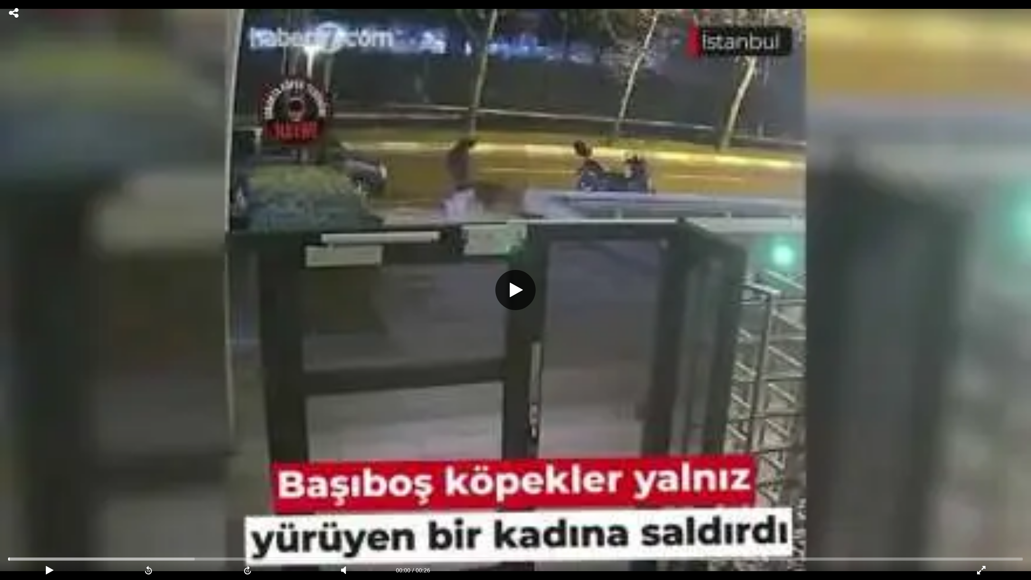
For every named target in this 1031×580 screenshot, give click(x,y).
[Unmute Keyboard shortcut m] (346, 570)
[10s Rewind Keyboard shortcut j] (148, 570)
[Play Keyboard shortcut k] (49, 570)
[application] (515, 290)
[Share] (13, 13)
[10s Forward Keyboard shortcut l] (247, 570)
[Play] (515, 290)
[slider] (515, 559)
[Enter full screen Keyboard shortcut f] (981, 570)
